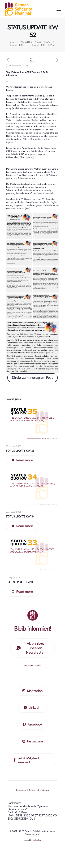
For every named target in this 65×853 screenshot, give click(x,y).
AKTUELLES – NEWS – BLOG (35, 42)
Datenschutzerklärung (38, 790)
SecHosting (37, 840)
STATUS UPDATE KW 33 (20, 582)
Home (11, 42)
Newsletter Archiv (32, 665)
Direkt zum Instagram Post (32, 377)
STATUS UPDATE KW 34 (20, 516)
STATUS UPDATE (18, 45)
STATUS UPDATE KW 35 (20, 451)
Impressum (21, 790)
